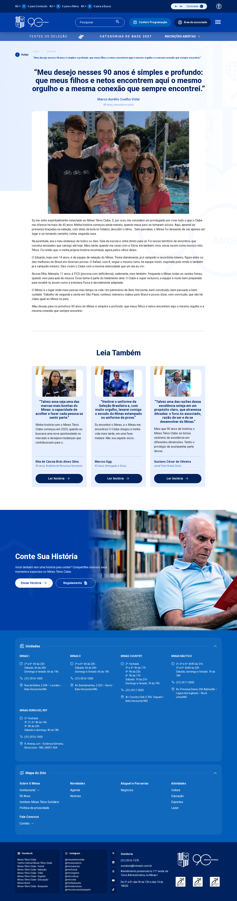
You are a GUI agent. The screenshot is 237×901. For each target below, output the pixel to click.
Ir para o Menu (64, 6)
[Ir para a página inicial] (32, 22)
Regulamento (72, 583)
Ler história (56, 478)
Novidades (77, 783)
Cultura (175, 790)
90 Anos (25, 796)
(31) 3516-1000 (33, 678)
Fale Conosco (29, 817)
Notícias (75, 796)
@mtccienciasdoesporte (78, 889)
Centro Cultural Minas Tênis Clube (34, 863)
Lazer (175, 808)
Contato (25, 823)
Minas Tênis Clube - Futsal (30, 866)
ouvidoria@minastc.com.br (136, 865)
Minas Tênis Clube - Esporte (31, 876)
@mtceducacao (73, 886)
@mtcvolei (70, 879)
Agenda (75, 790)
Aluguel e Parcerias (134, 783)
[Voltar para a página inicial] (197, 859)
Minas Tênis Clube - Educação (32, 879)
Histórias (51, 51)
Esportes (177, 802)
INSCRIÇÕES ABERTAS (180, 36)
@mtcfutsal (71, 869)
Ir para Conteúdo (31, 6)
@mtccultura (72, 876)
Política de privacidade (34, 808)
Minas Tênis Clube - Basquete (32, 886)
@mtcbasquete (73, 883)
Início (36, 51)
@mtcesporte (72, 873)
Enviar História (31, 583)
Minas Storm (23, 883)
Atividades (178, 783)
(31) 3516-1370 (130, 860)
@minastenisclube (74, 859)
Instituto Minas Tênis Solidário (39, 802)
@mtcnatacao (72, 866)
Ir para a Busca (96, 6)
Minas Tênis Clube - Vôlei (30, 873)
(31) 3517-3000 (185, 682)
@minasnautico (73, 863)
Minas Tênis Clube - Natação (31, 869)
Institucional (27, 790)
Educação (177, 796)
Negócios (127, 790)
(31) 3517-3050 (135, 690)
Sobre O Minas (30, 783)
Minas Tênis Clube (26, 859)
